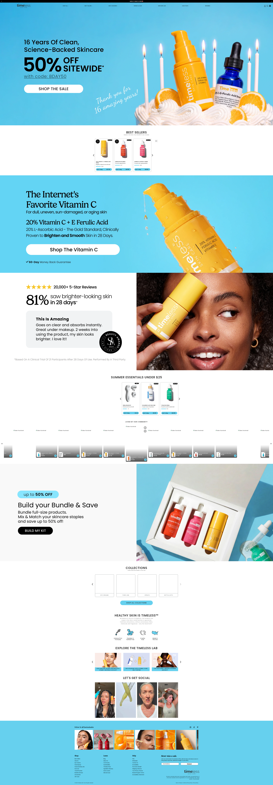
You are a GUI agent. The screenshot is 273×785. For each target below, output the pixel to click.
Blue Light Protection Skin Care (165, 669)
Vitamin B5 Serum (165, 405)
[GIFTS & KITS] (147, 583)
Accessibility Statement (138, 774)
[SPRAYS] (125, 583)
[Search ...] (267, 6)
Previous (93, 155)
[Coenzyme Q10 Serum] (123, 148)
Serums (76, 760)
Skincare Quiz (162, 6)
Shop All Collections (136, 603)
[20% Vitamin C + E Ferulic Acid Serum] (104, 148)
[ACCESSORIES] (168, 583)
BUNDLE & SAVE (138, 6)
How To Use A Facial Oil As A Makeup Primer (108, 669)
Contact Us (135, 762)
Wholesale (134, 760)
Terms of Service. (179, 782)
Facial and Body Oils (79, 766)
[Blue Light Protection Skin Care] (165, 660)
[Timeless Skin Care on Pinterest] (197, 727)
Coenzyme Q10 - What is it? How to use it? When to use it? (136, 669)
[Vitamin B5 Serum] (169, 392)
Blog (105, 758)
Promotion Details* (137, 766)
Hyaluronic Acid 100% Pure (148, 405)
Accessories (78, 774)
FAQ (133, 758)
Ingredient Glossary (108, 768)
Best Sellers (88, 6)
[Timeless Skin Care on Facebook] (194, 727)
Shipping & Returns (137, 768)
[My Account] (265, 6)
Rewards (207, 6)
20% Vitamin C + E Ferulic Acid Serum (103, 162)
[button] (92, 584)
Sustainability (107, 764)
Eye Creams (78, 762)
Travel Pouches (78, 770)
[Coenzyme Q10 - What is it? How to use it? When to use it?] (136, 660)
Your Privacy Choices (137, 770)
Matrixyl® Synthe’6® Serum (141, 161)
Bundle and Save (79, 772)
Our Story (185, 6)
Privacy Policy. (195, 782)
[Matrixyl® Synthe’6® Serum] (142, 148)
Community (107, 762)
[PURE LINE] (104, 583)
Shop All (65, 6)
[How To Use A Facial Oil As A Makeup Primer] (108, 660)
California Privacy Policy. (188, 782)
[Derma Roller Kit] (131, 392)
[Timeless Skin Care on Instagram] (190, 727)
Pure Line (77, 768)
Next (152, 155)
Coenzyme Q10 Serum (120, 161)
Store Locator (107, 770)
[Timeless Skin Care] (23, 6)
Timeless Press (107, 766)
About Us (106, 760)
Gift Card (77, 776)
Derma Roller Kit (127, 405)
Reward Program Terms (138, 772)
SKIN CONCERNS (113, 6)
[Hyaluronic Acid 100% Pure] (150, 392)
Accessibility (135, 764)
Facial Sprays (78, 764)
